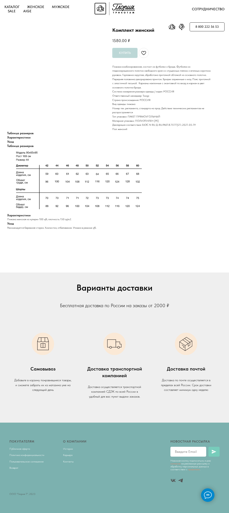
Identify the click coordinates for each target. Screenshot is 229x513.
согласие (175, 463)
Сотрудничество (208, 9)
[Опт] (172, 26)
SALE (12, 11)
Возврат (13, 467)
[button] (207, 26)
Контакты (68, 461)
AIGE (27, 11)
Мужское (61, 7)
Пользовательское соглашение (26, 461)
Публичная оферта (19, 448)
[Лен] (181, 26)
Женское (35, 7)
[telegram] (180, 480)
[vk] (173, 480)
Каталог (11, 7)
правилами (194, 469)
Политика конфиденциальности (26, 455)
